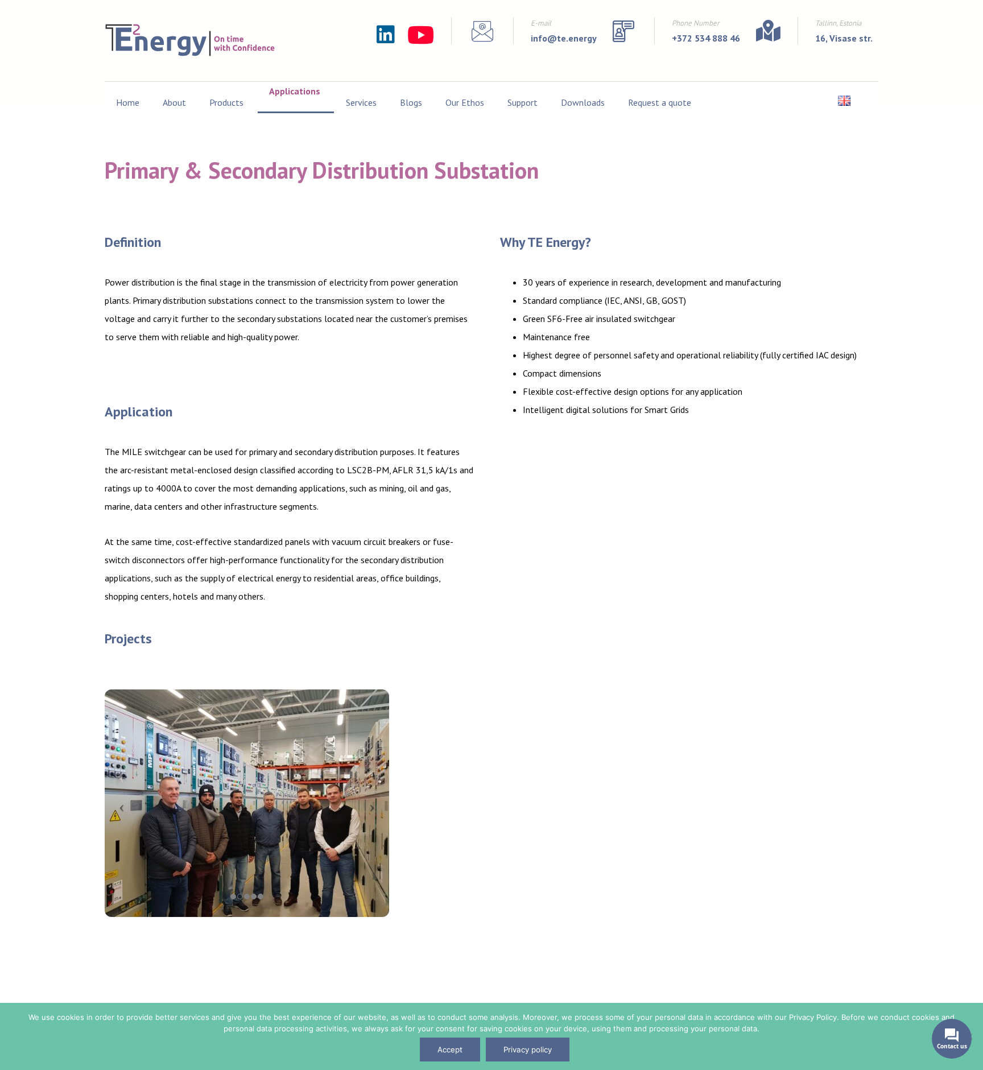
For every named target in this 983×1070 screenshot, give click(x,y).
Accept (449, 1049)
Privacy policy (527, 1049)
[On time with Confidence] (190, 40)
